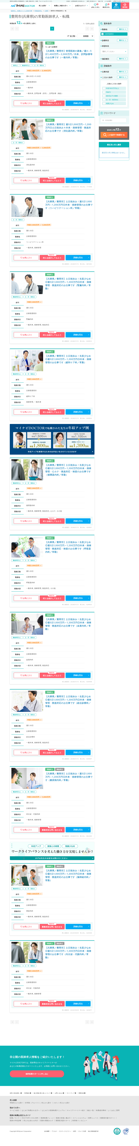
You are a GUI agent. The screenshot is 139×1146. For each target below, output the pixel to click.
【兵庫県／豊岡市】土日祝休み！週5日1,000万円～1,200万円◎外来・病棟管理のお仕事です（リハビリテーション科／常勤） (69, 204)
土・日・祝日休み (112, 100)
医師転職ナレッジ (47, 1118)
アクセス (54, 1131)
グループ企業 (82, 1131)
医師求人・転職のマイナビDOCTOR (21, 11)
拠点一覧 (100, 1)
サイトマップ (70, 1093)
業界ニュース (93, 1118)
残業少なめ (110, 103)
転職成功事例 (101, 1110)
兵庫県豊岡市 (109, 34)
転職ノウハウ (15, 1118)
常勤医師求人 (38, 11)
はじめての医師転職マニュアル (53, 1110)
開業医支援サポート (107, 1118)
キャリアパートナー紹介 (76, 1110)
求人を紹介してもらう (52, 103)
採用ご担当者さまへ (92, 1)
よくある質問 (108, 1)
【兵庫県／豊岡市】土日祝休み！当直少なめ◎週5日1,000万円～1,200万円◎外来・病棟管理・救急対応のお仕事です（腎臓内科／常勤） (68, 283)
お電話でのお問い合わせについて (121, 1)
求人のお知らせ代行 (30, 1120)
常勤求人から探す (16, 1103)
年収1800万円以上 (112, 88)
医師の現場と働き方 (63, 1118)
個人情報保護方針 (93, 1131)
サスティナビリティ (65, 1131)
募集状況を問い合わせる (52, 830)
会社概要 (46, 1131)
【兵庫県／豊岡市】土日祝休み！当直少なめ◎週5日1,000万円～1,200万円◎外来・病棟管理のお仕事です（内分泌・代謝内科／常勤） (68, 952)
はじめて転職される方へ (31, 1110)
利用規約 (27, 1093)
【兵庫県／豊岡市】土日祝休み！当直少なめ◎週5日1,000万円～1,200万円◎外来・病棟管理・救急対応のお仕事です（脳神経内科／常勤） (68, 875)
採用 (74, 1131)
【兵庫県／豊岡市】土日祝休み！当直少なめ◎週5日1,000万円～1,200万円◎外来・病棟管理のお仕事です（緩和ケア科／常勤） (68, 359)
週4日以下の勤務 (112, 96)
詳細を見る (78, 103)
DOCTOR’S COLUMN (30, 1118)
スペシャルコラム (79, 1118)
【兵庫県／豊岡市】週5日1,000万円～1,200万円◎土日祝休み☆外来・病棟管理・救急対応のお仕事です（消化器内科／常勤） (68, 127)
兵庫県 (46, 11)
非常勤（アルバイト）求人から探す (38, 1103)
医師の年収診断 (15, 1120)
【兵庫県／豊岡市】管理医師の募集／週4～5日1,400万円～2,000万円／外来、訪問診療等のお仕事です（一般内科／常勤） (69, 54)
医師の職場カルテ (46, 1120)
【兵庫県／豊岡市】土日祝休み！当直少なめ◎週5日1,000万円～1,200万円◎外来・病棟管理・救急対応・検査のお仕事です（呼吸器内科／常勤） (68, 547)
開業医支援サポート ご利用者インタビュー (71, 1120)
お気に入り (27, 103)
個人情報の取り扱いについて (42, 1093)
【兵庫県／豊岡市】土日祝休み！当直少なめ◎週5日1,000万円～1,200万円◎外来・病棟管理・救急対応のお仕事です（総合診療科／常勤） (68, 701)
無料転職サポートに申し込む (37, 1074)
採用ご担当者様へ (15, 1093)
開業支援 (81, 1093)
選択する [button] (121, 29)
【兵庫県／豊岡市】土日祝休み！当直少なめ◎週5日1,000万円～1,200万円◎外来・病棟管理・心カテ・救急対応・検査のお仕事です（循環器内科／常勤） (68, 470)
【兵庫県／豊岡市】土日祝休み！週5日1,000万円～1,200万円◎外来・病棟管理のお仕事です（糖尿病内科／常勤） (69, 776)
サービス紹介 (15, 1110)
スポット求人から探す (61, 1103)
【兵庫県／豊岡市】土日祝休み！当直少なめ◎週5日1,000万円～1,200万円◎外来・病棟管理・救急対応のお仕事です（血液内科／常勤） (68, 624)
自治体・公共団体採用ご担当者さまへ (75, 1)
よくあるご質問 (114, 1110)
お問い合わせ (59, 1093)
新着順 (86, 36)
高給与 (108, 92)
